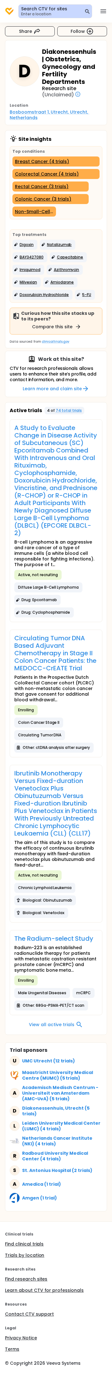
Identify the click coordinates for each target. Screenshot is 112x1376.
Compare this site (52, 327)
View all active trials (51, 1024)
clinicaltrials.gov (55, 341)
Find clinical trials (24, 1244)
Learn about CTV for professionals (44, 1290)
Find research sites (26, 1279)
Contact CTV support (29, 1314)
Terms (12, 1349)
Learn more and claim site (52, 389)
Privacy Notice (21, 1338)
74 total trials (69, 410)
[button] (24, 245)
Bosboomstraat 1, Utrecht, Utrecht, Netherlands (49, 115)
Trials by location (24, 1255)
